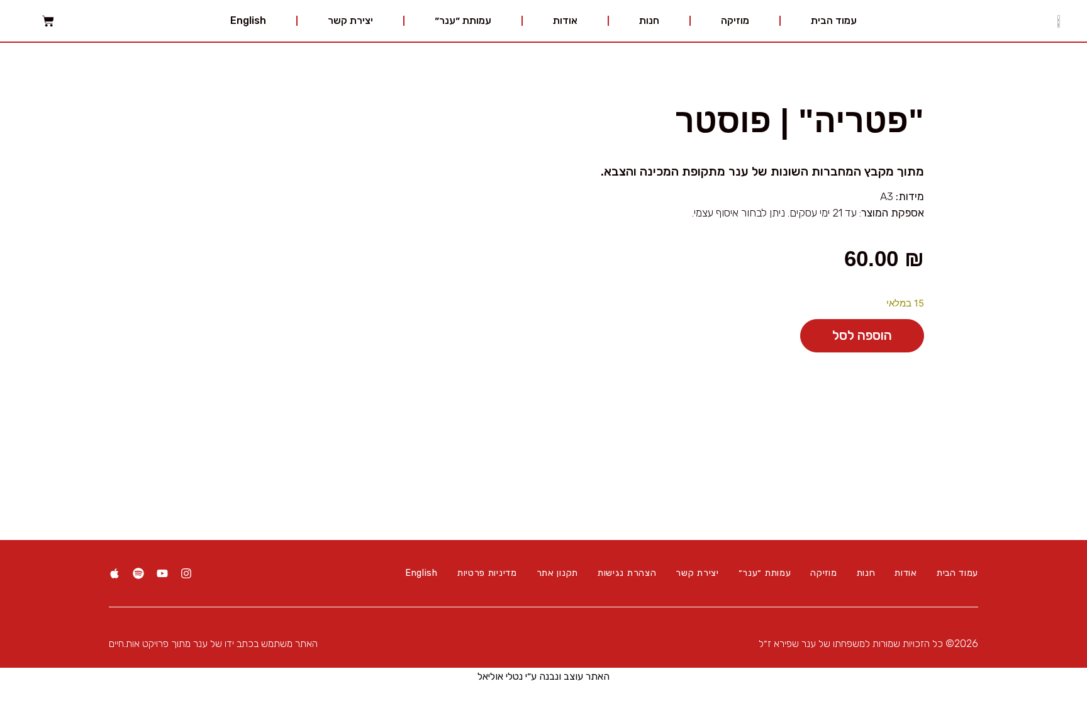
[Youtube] (162, 573)
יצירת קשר (350, 20)
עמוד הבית (834, 20)
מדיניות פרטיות (487, 573)
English (248, 20)
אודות (565, 20)
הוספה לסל (862, 335)
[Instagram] (186, 573)
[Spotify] (138, 573)
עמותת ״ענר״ (463, 20)
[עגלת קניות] (48, 21)
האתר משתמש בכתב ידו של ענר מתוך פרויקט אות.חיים (213, 644)
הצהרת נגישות (627, 573)
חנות (649, 20)
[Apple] (114, 573)
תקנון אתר (557, 573)
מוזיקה (735, 20)
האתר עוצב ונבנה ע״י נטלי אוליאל (543, 676)
